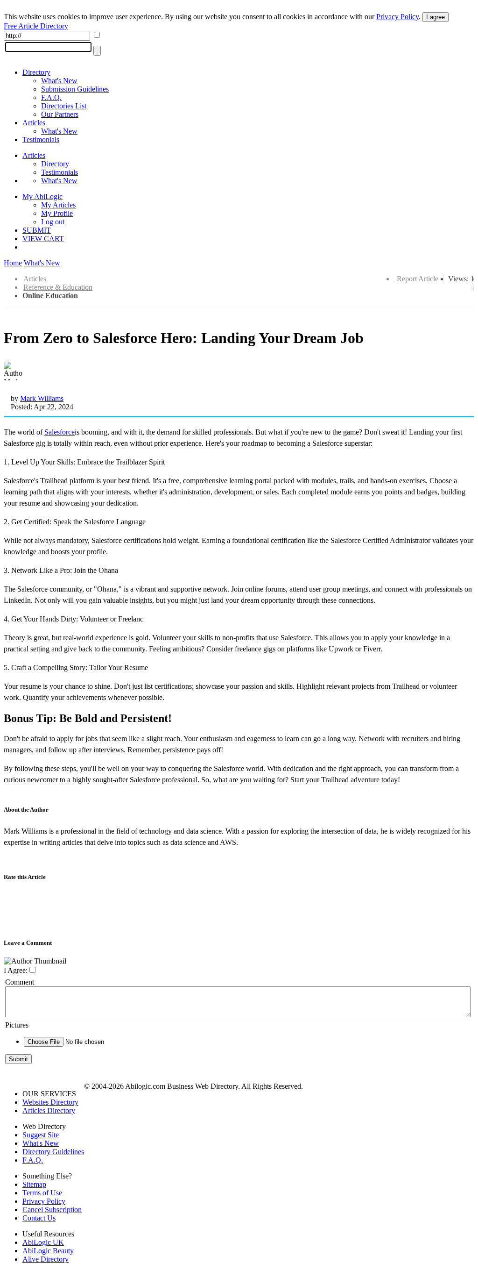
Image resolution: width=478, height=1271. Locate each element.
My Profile (57, 213)
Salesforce (59, 432)
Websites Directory (50, 1102)
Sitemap (34, 1184)
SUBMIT (36, 230)
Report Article (417, 279)
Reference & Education (57, 287)
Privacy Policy (397, 17)
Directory (36, 72)
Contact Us (39, 1218)
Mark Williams (41, 398)
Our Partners (59, 114)
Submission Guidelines (75, 89)
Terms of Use (42, 1193)
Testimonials (40, 139)
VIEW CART (43, 239)
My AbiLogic (42, 196)
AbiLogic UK (43, 1242)
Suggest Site (40, 1135)
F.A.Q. (51, 97)
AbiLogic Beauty (48, 1251)
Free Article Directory (36, 26)
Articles (33, 123)
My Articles (58, 205)
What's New (59, 81)
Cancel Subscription (52, 1210)
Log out (52, 222)
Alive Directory (45, 1259)
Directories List (63, 106)
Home (13, 263)
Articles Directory (48, 1110)
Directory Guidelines (53, 1152)
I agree (435, 17)
